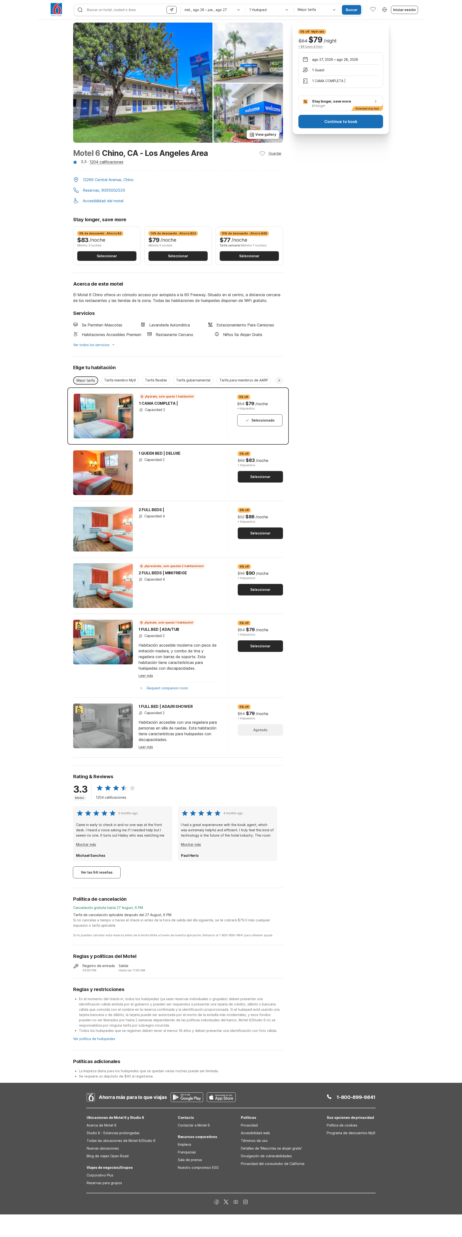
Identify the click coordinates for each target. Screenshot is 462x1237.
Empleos (184, 1144)
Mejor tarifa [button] (86, 380)
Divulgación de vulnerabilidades (266, 1156)
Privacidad (249, 1125)
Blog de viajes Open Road (107, 1156)
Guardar (275, 153)
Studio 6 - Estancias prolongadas (113, 1133)
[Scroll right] (279, 380)
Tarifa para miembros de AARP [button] (243, 380)
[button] (178, 180)
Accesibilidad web (255, 1133)
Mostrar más (86, 844)
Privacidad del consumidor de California (272, 1164)
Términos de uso (254, 1141)
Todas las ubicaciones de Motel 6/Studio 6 (121, 1141)
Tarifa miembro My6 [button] (120, 380)
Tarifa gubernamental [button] (193, 380)
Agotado (260, 730)
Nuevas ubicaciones (103, 1148)
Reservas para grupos (104, 1183)
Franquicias (187, 1152)
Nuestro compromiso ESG (198, 1167)
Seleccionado (263, 420)
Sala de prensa (190, 1160)
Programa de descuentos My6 (351, 1133)
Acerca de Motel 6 (101, 1125)
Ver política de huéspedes (94, 1039)
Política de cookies (342, 1125)
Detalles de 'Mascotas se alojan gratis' (271, 1148)
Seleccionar (107, 256)
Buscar (352, 10)
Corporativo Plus (100, 1175)
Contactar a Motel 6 (194, 1125)
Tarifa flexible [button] (156, 380)
